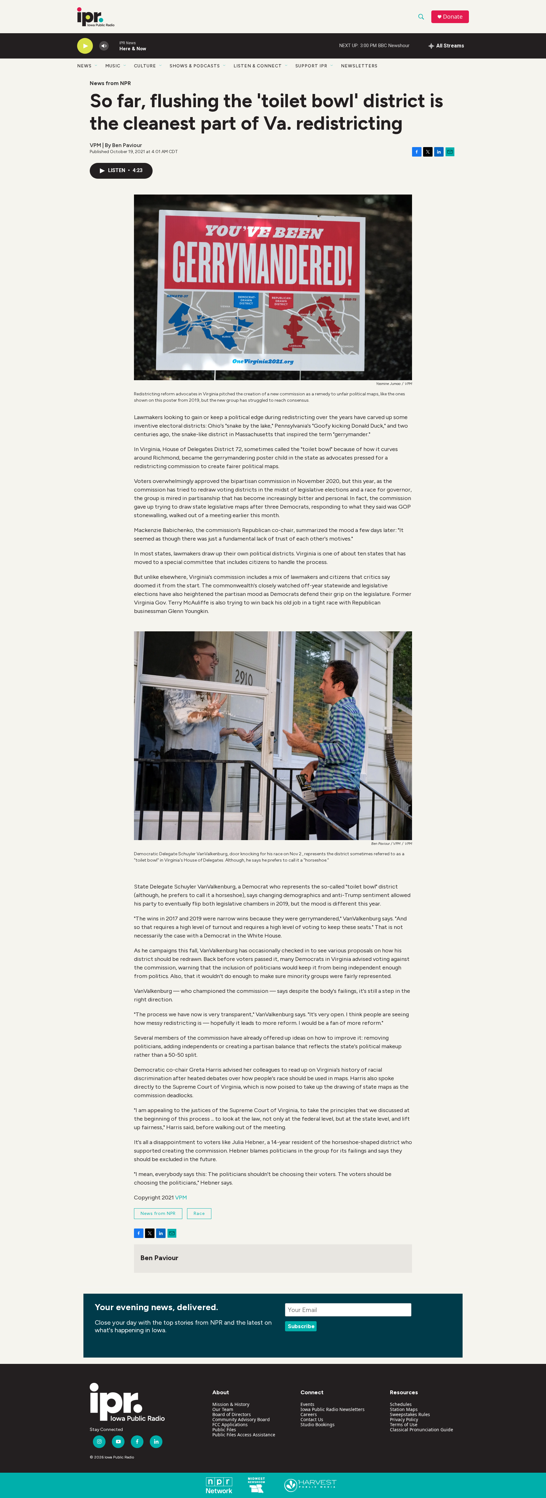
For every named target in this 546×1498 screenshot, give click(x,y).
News (84, 66)
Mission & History (230, 1404)
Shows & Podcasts (195, 66)
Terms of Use (403, 1424)
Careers (308, 1414)
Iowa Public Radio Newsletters (332, 1409)
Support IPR (311, 66)
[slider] (114, 45)
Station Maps (404, 1409)
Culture (145, 66)
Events (307, 1404)
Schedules (401, 1404)
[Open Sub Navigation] (96, 65)
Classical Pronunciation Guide (421, 1430)
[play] (85, 46)
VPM (181, 1197)
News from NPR (110, 83)
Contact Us (311, 1419)
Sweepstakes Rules (410, 1414)
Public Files (224, 1430)
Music (112, 66)
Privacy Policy (404, 1419)
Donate (453, 16)
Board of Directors (231, 1414)
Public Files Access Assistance (243, 1435)
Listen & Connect (258, 66)
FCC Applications (230, 1424)
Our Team (222, 1409)
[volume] (104, 46)
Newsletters (359, 66)
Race (199, 1213)
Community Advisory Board (241, 1419)
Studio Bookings (317, 1424)
